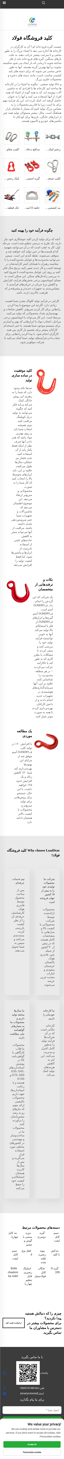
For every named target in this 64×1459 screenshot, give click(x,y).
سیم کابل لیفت (57, 1236)
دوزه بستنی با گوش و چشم (27, 1238)
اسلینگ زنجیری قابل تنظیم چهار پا (27, 1276)
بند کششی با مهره (50, 207)
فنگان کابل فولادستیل (40, 1272)
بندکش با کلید (55, 1252)
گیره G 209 (55, 1270)
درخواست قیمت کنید (14, 1323)
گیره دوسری (41, 1234)
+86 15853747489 (29, 1388)
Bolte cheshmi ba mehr (13, 1272)
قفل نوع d (27, 1252)
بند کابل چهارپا (13, 1234)
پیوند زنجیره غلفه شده (42, 1256)
